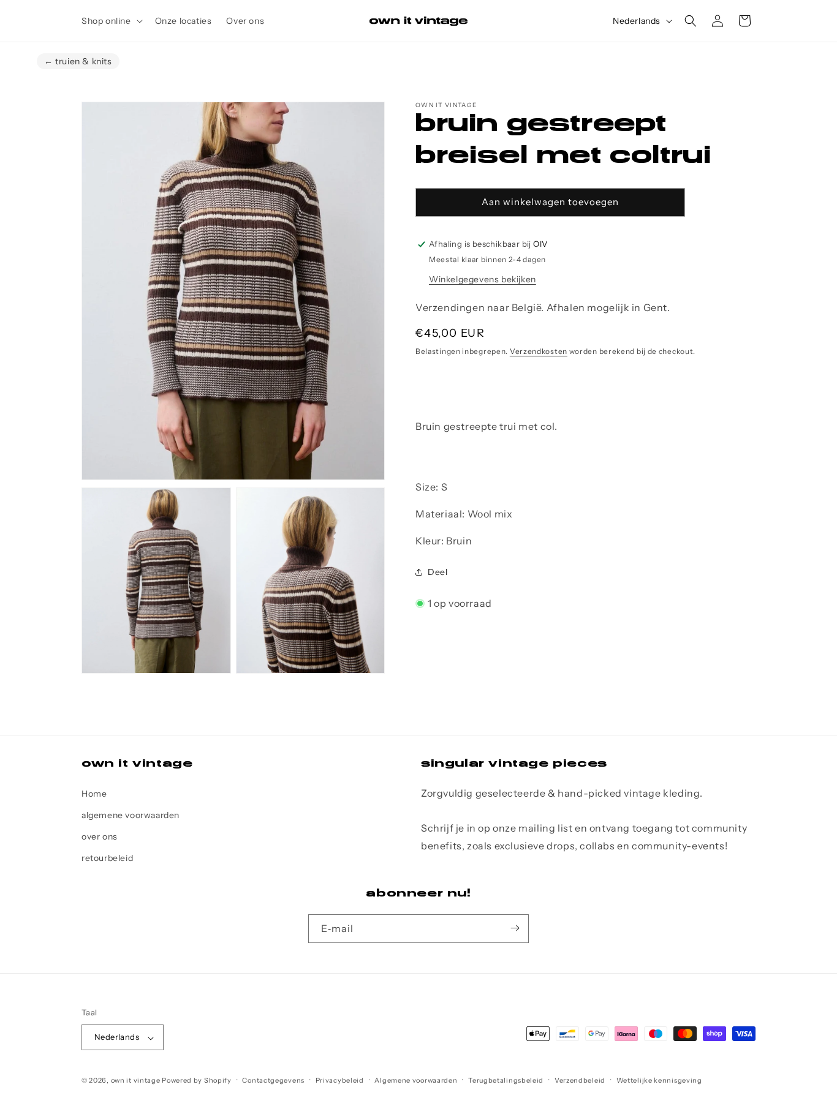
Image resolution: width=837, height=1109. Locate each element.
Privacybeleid (340, 1081)
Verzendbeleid (580, 1081)
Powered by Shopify (197, 1081)
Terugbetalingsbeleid (505, 1081)
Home (94, 793)
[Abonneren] (514, 928)
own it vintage (136, 1081)
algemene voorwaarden (130, 815)
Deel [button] (437, 571)
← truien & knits (78, 61)
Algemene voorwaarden (415, 1081)
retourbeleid (107, 857)
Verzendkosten (538, 351)
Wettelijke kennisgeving (659, 1081)
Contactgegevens (273, 1081)
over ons (99, 836)
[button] (111, 21)
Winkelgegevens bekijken (482, 279)
